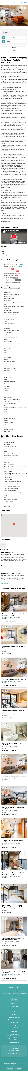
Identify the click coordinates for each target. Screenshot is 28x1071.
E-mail (14, 47)
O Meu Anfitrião (14, 1006)
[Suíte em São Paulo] (14, 667)
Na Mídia (14, 1009)
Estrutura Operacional (14, 1017)
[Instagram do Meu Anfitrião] (12, 999)
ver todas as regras (5, 285)
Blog (14, 1025)
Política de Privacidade (14, 1028)
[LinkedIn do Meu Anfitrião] (16, 999)
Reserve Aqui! (14, 1022)
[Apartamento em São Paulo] (14, 602)
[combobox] (16, 41)
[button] (5, 24)
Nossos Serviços (15, 1011)
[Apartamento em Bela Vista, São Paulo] (14, 698)
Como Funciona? (14, 1014)
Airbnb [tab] (2, 545)
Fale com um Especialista (14, 1019)
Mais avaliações (4, 583)
